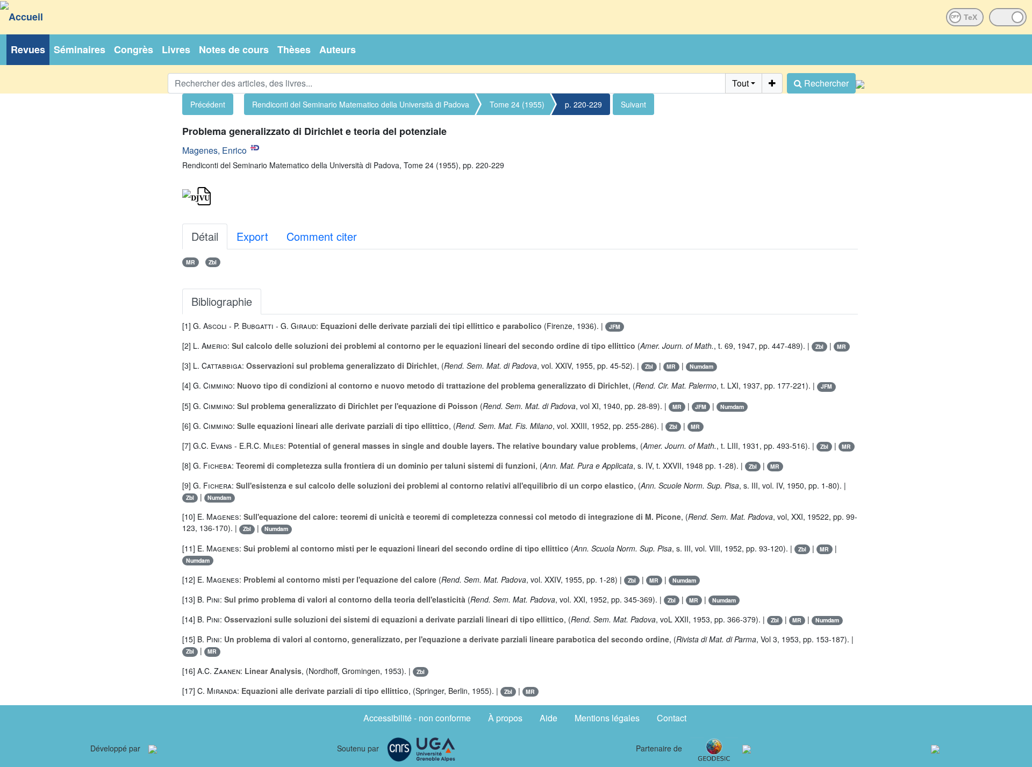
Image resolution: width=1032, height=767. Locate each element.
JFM (614, 326)
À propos (505, 718)
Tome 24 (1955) (517, 104)
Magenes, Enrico (214, 150)
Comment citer (321, 236)
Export (252, 236)
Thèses (294, 49)
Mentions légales (607, 718)
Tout (740, 83)
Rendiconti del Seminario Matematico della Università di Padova (360, 104)
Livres (176, 49)
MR (190, 262)
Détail (204, 236)
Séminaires (79, 49)
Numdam (701, 366)
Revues (28, 49)
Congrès (133, 49)
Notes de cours (234, 49)
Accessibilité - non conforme (417, 718)
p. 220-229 (583, 104)
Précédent (207, 104)
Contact (671, 718)
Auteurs (337, 49)
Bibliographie (221, 301)
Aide (548, 718)
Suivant (633, 104)
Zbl (213, 262)
